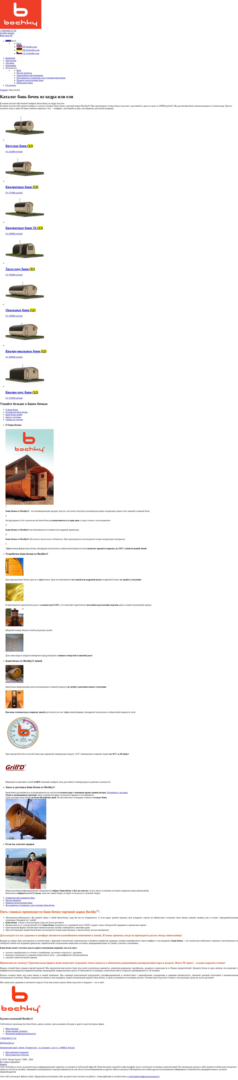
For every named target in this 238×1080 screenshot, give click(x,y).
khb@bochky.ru (7, 1043)
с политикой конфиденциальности (143, 1076)
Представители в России (17, 1055)
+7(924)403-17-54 (8, 30)
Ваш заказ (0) (6, 35)
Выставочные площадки (17, 1052)
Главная (3, 90)
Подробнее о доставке (117, 792)
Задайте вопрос (7, 33)
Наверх (3, 1064)
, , (37, 1047)
